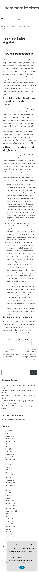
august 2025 (10, 446)
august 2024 (10, 462)
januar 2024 (10, 477)
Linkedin (27, 343)
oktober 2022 (10, 508)
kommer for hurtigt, (19, 278)
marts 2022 (10, 519)
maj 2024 (9, 470)
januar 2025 (10, 457)
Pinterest (12, 343)
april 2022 (9, 516)
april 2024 (9, 472)
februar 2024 (10, 475)
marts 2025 (10, 454)
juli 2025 (8, 449)
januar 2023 (10, 501)
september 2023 (11, 488)
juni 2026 (9, 431)
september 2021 (11, 534)
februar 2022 (10, 521)
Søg (3, 369)
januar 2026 (10, 439)
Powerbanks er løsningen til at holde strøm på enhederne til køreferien (29, 355)
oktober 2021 (10, 532)
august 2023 (10, 490)
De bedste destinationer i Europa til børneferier (10, 354)
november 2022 (11, 506)
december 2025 (11, 441)
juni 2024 (9, 467)
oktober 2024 (10, 459)
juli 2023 (8, 493)
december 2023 (11, 480)
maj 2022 (9, 514)
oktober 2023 (10, 485)
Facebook (11, 339)
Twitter (27, 339)
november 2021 (11, 529)
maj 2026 (9, 433)
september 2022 (11, 511)
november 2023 (11, 483)
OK (22, 567)
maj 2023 (9, 498)
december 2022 (11, 503)
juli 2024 (8, 464)
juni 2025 (9, 452)
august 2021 (10, 537)
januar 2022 (10, 524)
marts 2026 (10, 436)
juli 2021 (8, 539)
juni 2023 (9, 495)
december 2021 (11, 526)
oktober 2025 (10, 444)
